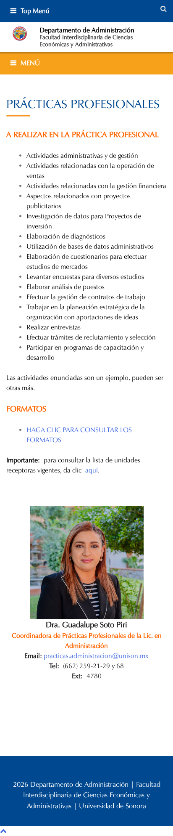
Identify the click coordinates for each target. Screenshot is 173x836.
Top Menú (35, 11)
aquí (91, 470)
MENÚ (30, 63)
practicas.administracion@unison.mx (96, 656)
